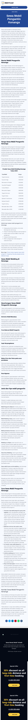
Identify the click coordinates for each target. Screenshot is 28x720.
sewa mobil (15, 11)
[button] (6, 621)
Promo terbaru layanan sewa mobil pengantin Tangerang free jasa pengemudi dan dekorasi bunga (12, 254)
